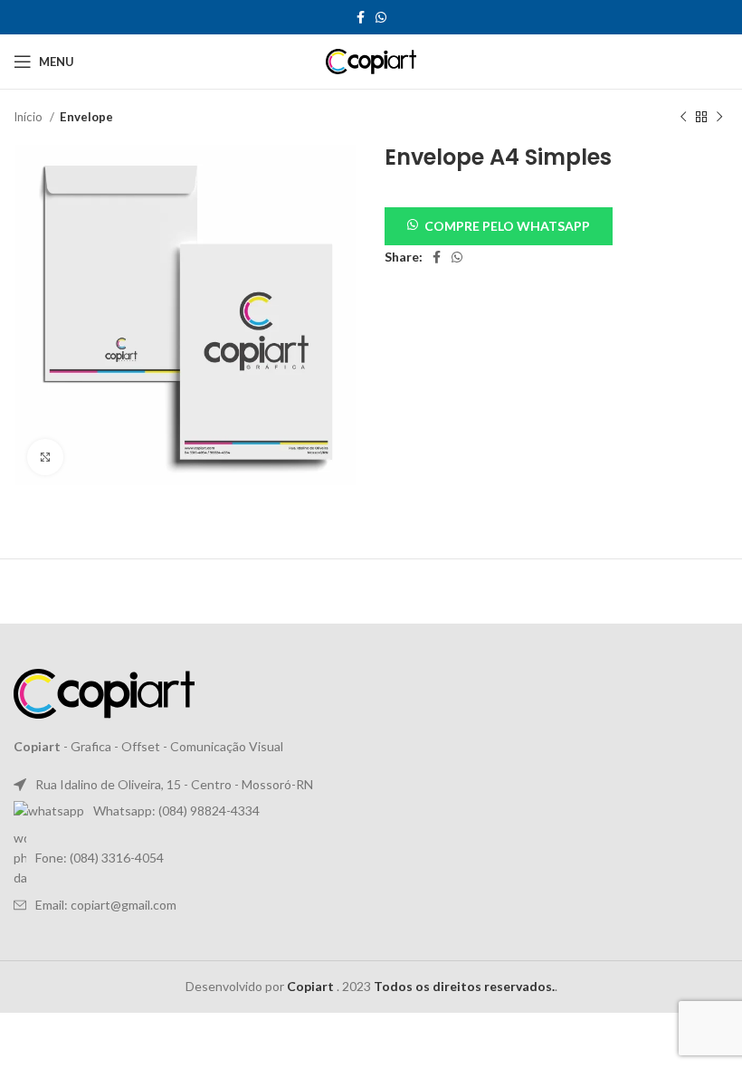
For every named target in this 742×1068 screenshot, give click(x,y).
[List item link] (371, 811)
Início (29, 117)
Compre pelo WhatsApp (507, 226)
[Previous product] (683, 118)
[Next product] (719, 118)
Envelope (86, 117)
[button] (499, 225)
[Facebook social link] (360, 17)
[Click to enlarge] (45, 457)
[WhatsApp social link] (381, 17)
